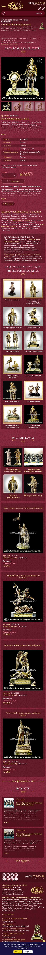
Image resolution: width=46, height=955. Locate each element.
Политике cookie (23, 948)
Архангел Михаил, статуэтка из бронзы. (23, 645)
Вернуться (9, 204)
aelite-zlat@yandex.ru (11, 941)
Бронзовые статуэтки (21, 220)
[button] (42, 77)
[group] (23, 79)
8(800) (36, 3)
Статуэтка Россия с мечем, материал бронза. (23, 713)
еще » (3, 134)
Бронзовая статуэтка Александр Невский (23, 507)
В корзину (15, 181)
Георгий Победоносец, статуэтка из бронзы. (23, 576)
